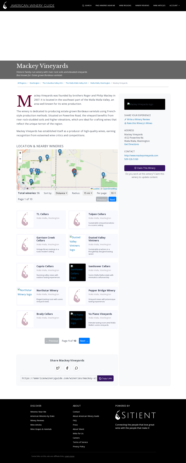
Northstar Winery (47, 290)
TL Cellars (42, 214)
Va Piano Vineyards (100, 314)
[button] (74, 173)
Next (112, 199)
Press (75, 424)
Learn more (69, 456)
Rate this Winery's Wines (139, 123)
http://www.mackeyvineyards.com (141, 155)
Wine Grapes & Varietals (41, 429)
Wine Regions (125, 5)
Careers (76, 438)
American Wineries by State (42, 416)
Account (174, 5)
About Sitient (78, 429)
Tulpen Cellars (97, 214)
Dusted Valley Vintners (97, 239)
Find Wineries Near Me (105, 5)
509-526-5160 (131, 159)
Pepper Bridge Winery (102, 290)
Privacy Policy (79, 446)
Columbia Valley (53, 83)
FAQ (75, 420)
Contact (76, 411)
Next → (84, 340)
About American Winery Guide (86, 416)
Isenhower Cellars (99, 266)
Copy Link (106, 378)
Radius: (76, 193)
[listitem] (41, 221)
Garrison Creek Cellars (45, 239)
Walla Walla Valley (76, 83)
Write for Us (78, 433)
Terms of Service (80, 442)
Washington (34, 83)
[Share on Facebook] (67, 368)
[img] (67, 169)
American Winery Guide (32, 5)
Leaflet (96, 188)
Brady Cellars (44, 314)
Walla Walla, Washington (100, 83)
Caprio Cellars (45, 266)
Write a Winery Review (138, 119)
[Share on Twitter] (58, 368)
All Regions (22, 83)
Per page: (102, 193)
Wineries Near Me (38, 411)
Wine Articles (159, 5)
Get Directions (131, 144)
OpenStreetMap (110, 188)
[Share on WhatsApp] (76, 368)
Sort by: (48, 193)
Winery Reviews (142, 5)
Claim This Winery (145, 168)
